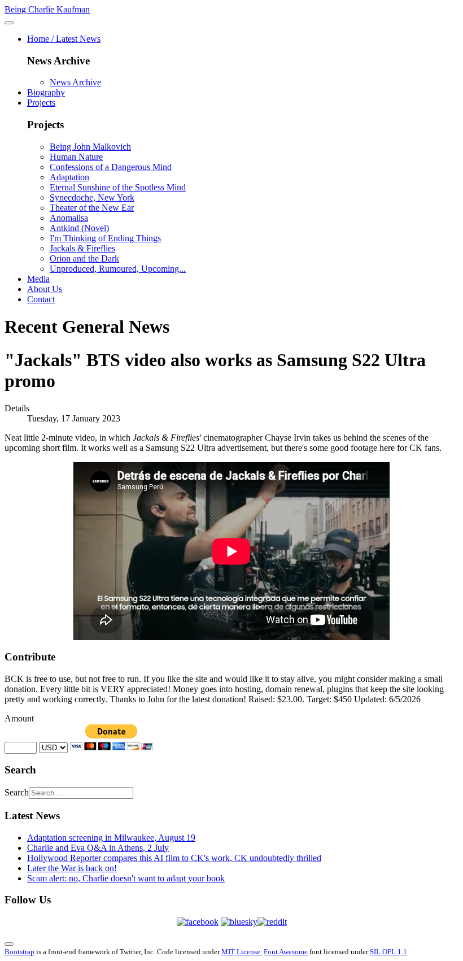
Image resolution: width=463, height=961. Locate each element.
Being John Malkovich (90, 146)
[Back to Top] (9, 944)
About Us (44, 289)
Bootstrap (19, 951)
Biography (46, 92)
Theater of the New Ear (92, 207)
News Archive (75, 82)
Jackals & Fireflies (82, 248)
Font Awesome (286, 951)
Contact (41, 299)
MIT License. (241, 951)
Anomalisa (69, 218)
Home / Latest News (64, 39)
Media (38, 279)
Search (17, 792)
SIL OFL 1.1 (388, 951)
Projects (41, 102)
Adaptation (69, 177)
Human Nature (76, 157)
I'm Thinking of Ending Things (105, 238)
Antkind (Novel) (79, 228)
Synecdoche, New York (92, 197)
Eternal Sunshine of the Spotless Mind (118, 187)
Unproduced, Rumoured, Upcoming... (118, 268)
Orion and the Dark (84, 258)
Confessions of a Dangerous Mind (111, 167)
